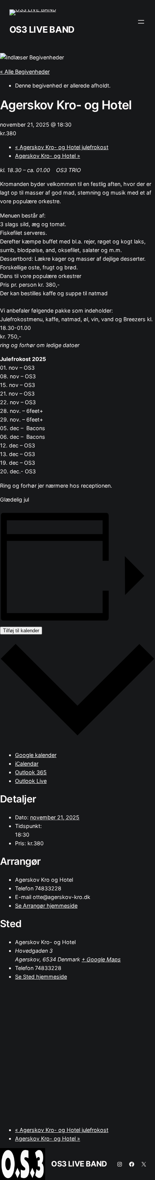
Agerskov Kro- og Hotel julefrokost (61, 147)
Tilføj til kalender (21, 630)
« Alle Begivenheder (25, 71)
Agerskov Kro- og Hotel (47, 156)
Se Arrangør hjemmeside (46, 905)
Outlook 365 (31, 772)
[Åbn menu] (141, 21)
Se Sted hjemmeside (41, 976)
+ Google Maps (101, 959)
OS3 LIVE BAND (41, 29)
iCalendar (26, 763)
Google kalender (35, 755)
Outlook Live (31, 781)
